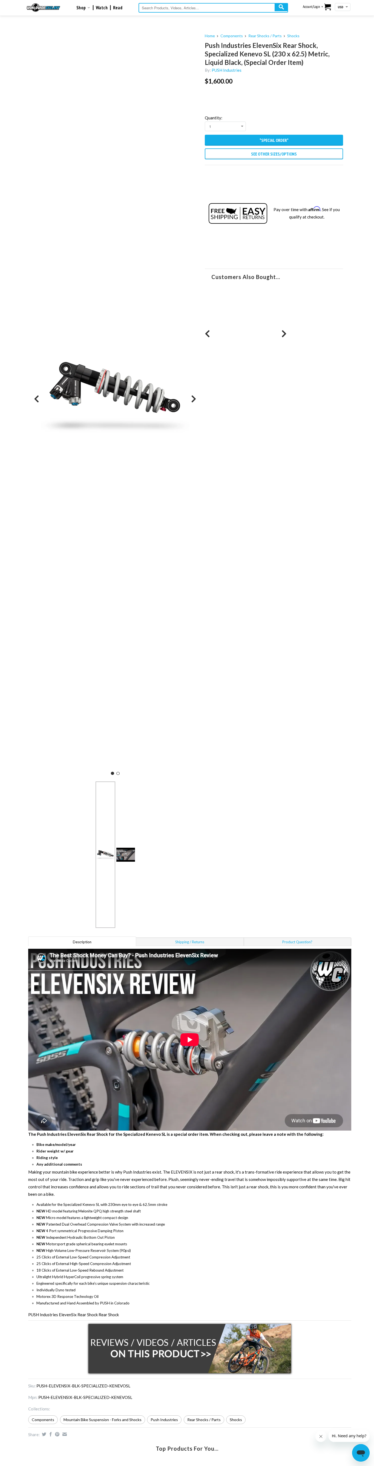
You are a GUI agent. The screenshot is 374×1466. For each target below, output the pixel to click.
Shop (81, 8)
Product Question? (297, 942)
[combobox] (213, 8)
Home (210, 35)
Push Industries (164, 1419)
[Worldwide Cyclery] (43, 7)
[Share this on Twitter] (43, 1434)
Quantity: (213, 117)
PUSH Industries (226, 70)
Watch (102, 8)
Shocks (293, 35)
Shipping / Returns (189, 942)
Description (82, 942)
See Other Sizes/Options (274, 154)
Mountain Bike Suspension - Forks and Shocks (103, 1419)
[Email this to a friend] (64, 1434)
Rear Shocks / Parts (265, 35)
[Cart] (327, 7)
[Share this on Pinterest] (56, 1434)
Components (231, 35)
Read (117, 8)
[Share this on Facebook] (50, 1434)
